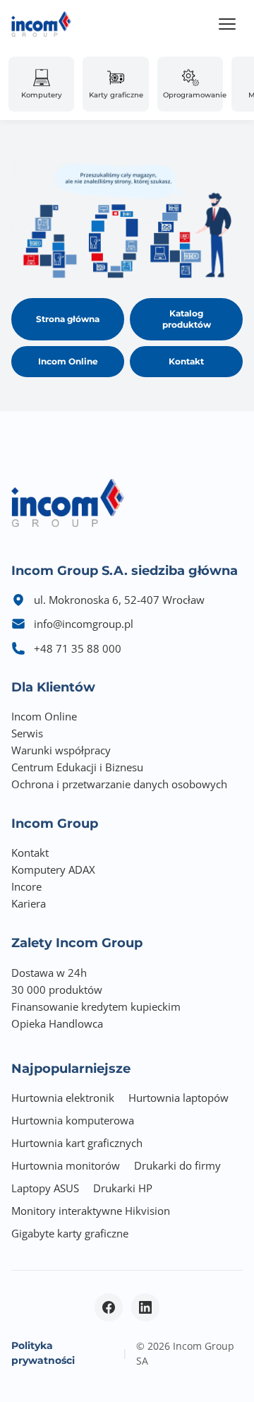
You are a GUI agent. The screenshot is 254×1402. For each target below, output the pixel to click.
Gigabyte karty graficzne (69, 1233)
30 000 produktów (56, 989)
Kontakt (186, 361)
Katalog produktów (186, 319)
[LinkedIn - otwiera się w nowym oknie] (145, 1307)
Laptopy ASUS (45, 1188)
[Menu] (227, 24)
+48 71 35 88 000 (77, 648)
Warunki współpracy (61, 750)
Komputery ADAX (53, 869)
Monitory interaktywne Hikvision (90, 1211)
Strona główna (67, 319)
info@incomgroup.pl (83, 624)
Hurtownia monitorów (65, 1165)
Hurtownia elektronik (62, 1098)
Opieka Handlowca (57, 1023)
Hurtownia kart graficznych (77, 1143)
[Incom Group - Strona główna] (41, 24)
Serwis (27, 733)
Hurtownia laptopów (178, 1098)
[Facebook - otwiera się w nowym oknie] (109, 1307)
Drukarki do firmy (177, 1165)
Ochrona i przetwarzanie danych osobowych (119, 784)
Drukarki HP (122, 1188)
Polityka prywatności (43, 1353)
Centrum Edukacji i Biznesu (77, 767)
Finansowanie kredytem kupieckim (96, 1006)
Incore (26, 886)
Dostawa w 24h (49, 973)
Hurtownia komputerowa (72, 1120)
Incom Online (68, 361)
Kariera (28, 903)
